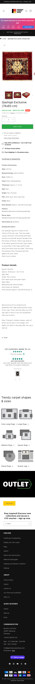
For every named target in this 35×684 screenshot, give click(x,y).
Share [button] (6, 337)
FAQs (5, 547)
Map (13, 650)
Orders (6, 609)
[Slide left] (2, 96)
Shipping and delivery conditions (14, 563)
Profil (5, 617)
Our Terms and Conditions (12, 592)
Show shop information (11, 138)
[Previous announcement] (3, 33)
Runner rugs (22, 466)
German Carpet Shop (12, 678)
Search (6, 551)
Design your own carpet (12, 542)
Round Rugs (6, 466)
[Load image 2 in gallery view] (17, 95)
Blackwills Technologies (17, 680)
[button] (4, 11)
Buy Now (9, 503)
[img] (17, 351)
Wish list (6, 613)
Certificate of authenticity (11, 159)
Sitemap (6, 568)
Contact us (7, 588)
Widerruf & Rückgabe (11, 559)
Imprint (6, 584)
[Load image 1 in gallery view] (9, 95)
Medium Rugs (6, 445)
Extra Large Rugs (8, 424)
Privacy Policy (8, 580)
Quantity (4, 116)
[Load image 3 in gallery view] (26, 95)
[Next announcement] (31, 33)
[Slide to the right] (32, 96)
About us (7, 597)
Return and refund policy (12, 555)
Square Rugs (23, 445)
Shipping (12, 112)
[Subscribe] (29, 523)
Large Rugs (22, 424)
